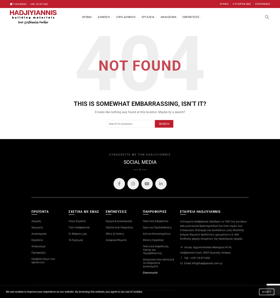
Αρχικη (224, 4)
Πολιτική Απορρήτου (155, 221)
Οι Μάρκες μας (78, 233)
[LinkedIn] (161, 183)
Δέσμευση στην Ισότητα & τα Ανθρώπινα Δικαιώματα (158, 263)
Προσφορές (38, 252)
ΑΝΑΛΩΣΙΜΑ (169, 17)
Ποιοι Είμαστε (77, 221)
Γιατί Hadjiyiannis (79, 227)
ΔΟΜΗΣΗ (104, 17)
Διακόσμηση (38, 233)
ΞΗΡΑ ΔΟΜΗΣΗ (126, 17)
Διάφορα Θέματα (116, 240)
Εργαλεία (37, 240)
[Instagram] (133, 183)
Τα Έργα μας (76, 240)
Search (164, 123)
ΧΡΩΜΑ (87, 17)
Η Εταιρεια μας (242, 4)
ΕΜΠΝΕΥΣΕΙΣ (190, 17)
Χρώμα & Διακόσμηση (119, 221)
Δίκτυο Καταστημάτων (157, 233)
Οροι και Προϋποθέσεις (157, 227)
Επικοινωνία (150, 272)
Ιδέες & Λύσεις (115, 233)
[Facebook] (119, 183)
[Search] (267, 17)
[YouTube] (147, 183)
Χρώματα (37, 227)
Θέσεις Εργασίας (153, 240)
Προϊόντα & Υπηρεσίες (119, 227)
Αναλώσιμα (38, 246)
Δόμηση (36, 221)
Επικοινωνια (262, 4)
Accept (266, 292)
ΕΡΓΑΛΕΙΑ (148, 17)
